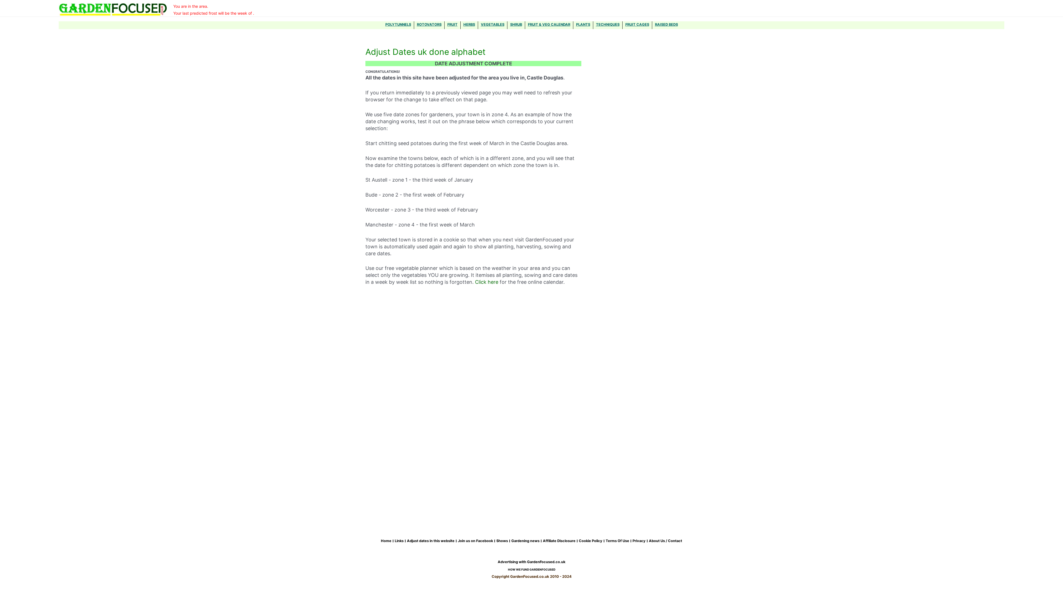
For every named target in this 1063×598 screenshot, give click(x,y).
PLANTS (583, 24)
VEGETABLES (492, 24)
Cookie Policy (590, 541)
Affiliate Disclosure (559, 541)
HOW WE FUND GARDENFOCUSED (531, 569)
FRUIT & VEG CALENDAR (549, 24)
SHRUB (516, 24)
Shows (502, 541)
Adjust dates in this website (431, 541)
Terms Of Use (617, 541)
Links (399, 541)
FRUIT (452, 24)
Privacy (639, 541)
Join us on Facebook (475, 541)
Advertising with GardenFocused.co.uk (531, 562)
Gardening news (525, 541)
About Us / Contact (665, 541)
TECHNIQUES (608, 24)
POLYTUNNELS (398, 24)
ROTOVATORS (429, 24)
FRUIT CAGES (637, 24)
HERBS (469, 24)
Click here (486, 282)
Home (386, 541)
